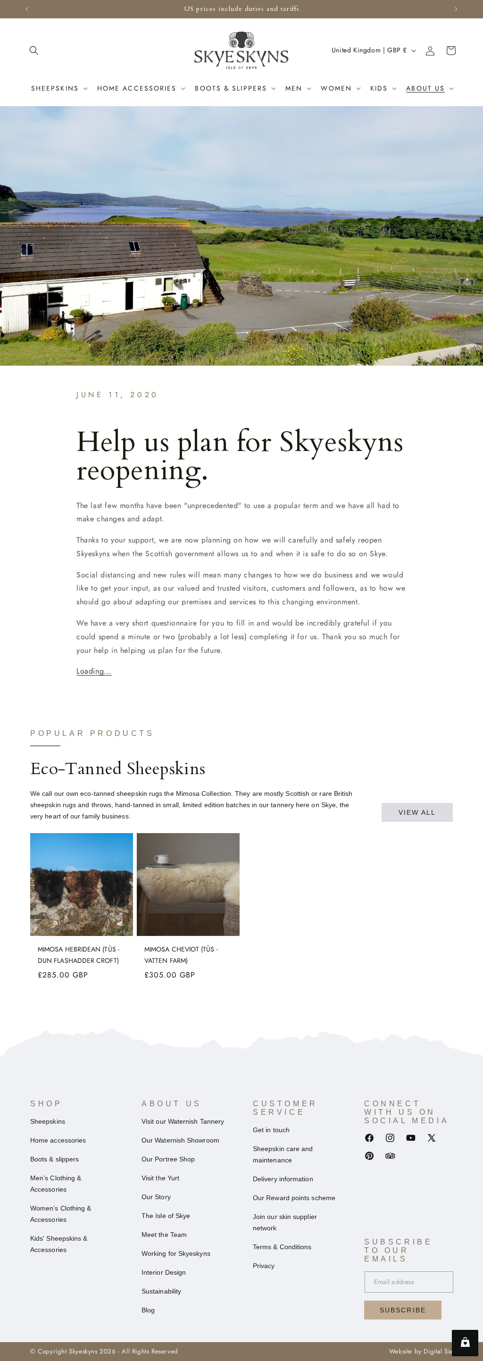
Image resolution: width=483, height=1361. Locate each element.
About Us (425, 88)
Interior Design (164, 1272)
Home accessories (137, 88)
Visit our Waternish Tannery (183, 1121)
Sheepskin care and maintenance (283, 1154)
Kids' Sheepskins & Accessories (58, 1244)
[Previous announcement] (27, 9)
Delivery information (283, 1179)
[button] (34, 50)
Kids (379, 88)
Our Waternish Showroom (180, 1140)
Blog (148, 1310)
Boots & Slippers (231, 88)
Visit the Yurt (160, 1178)
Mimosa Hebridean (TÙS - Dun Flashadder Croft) (78, 954)
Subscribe (403, 1310)
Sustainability (161, 1291)
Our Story (156, 1197)
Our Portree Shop (168, 1159)
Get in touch (271, 1130)
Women (336, 88)
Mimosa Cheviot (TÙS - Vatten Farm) (181, 954)
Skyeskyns (83, 1351)
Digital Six (438, 1351)
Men (293, 88)
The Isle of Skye (166, 1215)
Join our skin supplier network (285, 1222)
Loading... (94, 671)
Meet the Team (164, 1234)
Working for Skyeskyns (176, 1253)
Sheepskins (55, 88)
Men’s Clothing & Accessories (55, 1183)
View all (417, 812)
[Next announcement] (456, 9)
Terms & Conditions (282, 1247)
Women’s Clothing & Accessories (60, 1213)
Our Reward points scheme (294, 1198)
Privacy (264, 1265)
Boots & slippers (54, 1159)
